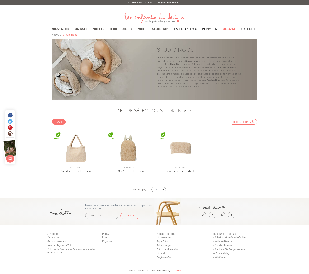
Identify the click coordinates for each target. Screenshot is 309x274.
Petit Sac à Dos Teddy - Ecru (128, 171)
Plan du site (53, 237)
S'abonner (130, 215)
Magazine (107, 241)
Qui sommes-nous (56, 241)
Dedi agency (176, 271)
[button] (158, 189)
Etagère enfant (164, 257)
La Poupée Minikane (222, 245)
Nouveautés (60, 29)
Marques (81, 29)
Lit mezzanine (164, 237)
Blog (104, 237)
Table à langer (164, 245)
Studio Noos (76, 167)
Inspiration (209, 29)
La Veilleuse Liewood (222, 241)
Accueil (56, 35)
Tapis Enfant (163, 241)
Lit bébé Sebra (219, 257)
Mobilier (98, 29)
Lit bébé (161, 253)
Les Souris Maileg (220, 253)
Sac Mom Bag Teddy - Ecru (76, 171)
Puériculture (160, 29)
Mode (141, 29)
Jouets (127, 29)
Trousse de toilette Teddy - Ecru (181, 171)
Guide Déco (248, 29)
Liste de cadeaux (185, 29)
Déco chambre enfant (167, 249)
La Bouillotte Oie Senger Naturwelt (229, 249)
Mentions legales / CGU (59, 245)
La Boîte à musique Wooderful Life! (229, 237)
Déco (113, 29)
